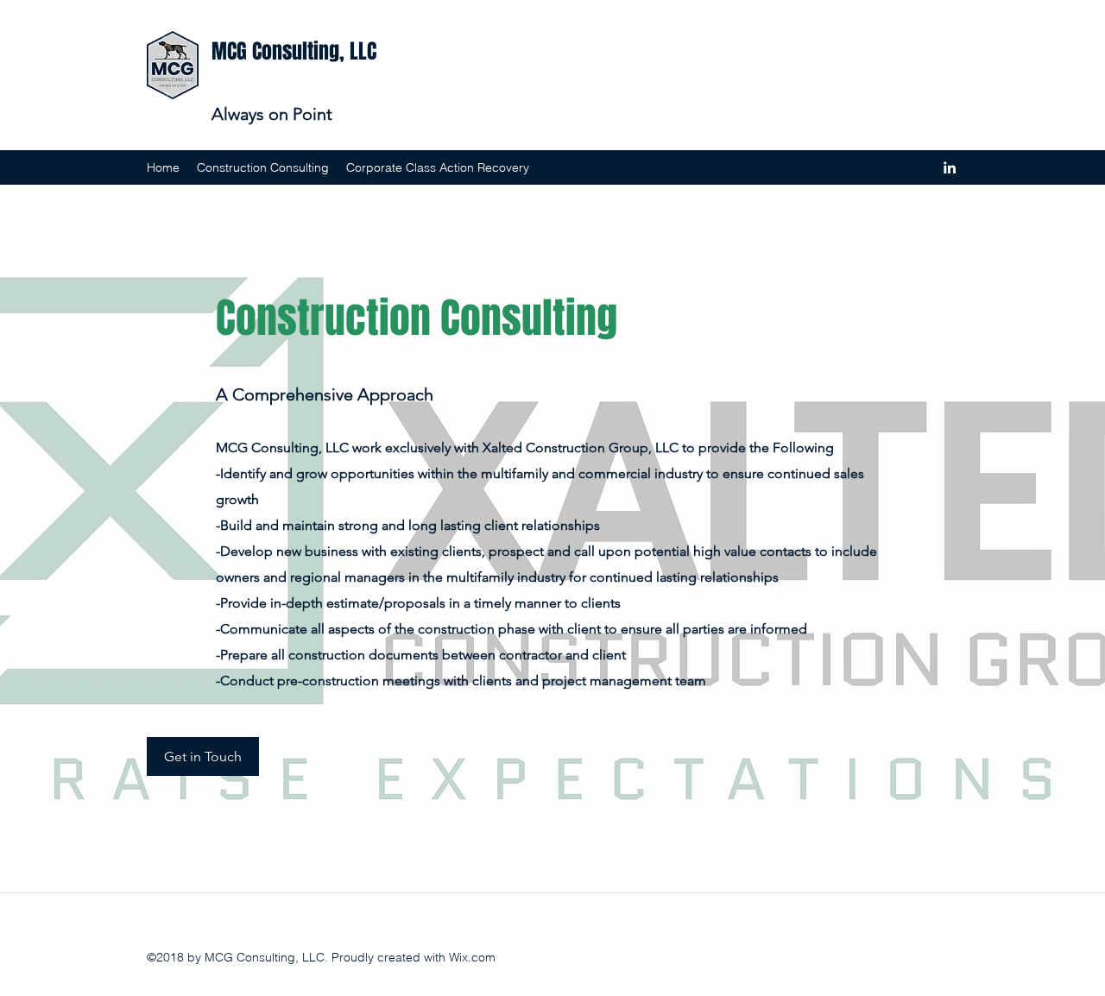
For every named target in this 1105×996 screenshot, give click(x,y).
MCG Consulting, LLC (294, 51)
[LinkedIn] (949, 167)
